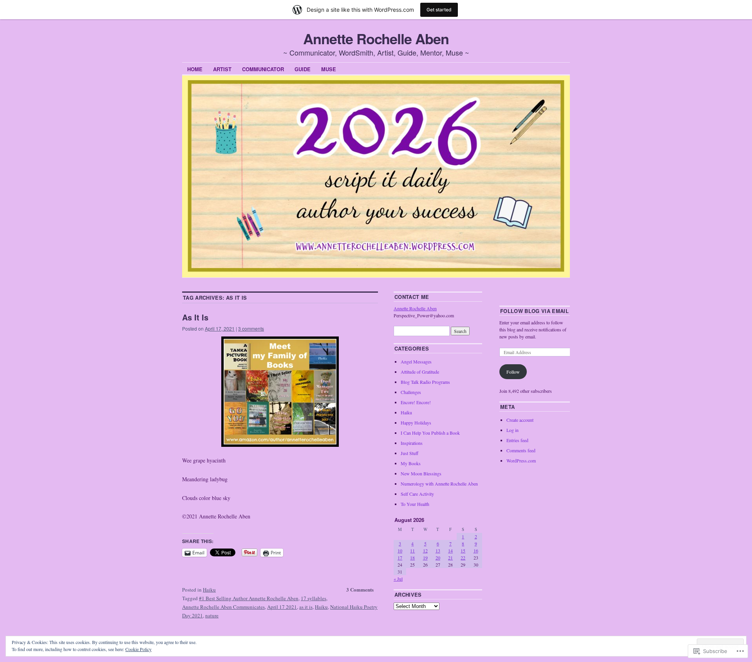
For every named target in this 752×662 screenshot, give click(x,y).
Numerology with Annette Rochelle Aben (439, 483)
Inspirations (412, 443)
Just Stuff (409, 453)
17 (400, 557)
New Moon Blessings (421, 473)
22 (463, 557)
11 (412, 550)
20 (438, 557)
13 (438, 550)
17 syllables (313, 598)
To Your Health (415, 504)
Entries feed (517, 440)
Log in (512, 430)
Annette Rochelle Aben (375, 38)
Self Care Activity (417, 494)
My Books (411, 463)
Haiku (209, 589)
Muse (328, 69)
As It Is (195, 317)
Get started (439, 10)
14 (450, 550)
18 (412, 557)
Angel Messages (416, 361)
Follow (513, 372)
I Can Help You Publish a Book (430, 433)
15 (463, 550)
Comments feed (520, 450)
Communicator (263, 69)
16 (476, 550)
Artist (222, 69)
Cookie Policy (138, 649)
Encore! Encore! (416, 402)
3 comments (251, 328)
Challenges (411, 392)
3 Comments (360, 589)
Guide (303, 69)
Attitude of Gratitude (420, 372)
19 (425, 557)
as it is (306, 606)
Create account (519, 420)
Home (194, 69)
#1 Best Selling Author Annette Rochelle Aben (248, 598)
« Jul (398, 579)
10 (400, 550)
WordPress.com (521, 460)
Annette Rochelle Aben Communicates (223, 606)
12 (425, 550)
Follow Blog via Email (534, 311)
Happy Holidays (416, 422)
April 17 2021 (282, 606)
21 (450, 557)
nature (212, 615)
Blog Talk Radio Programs (425, 382)
